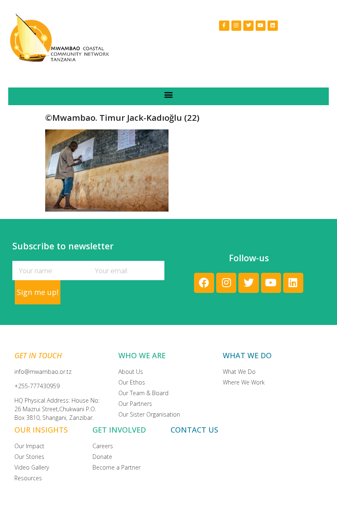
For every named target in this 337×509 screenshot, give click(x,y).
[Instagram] (236, 26)
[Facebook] (204, 283)
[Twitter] (248, 26)
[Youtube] (261, 26)
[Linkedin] (273, 26)
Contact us (194, 430)
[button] (168, 94)
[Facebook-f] (224, 26)
